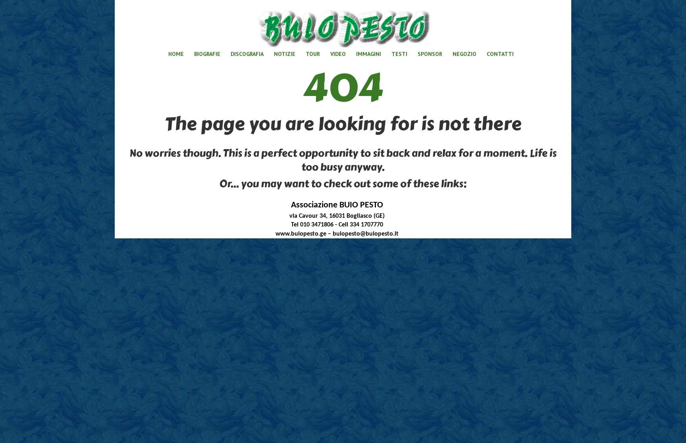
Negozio (464, 54)
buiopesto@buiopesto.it (366, 234)
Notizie (284, 54)
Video (338, 54)
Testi (399, 54)
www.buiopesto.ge (301, 234)
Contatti (500, 54)
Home (176, 54)
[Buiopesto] (343, 25)
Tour (313, 54)
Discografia (247, 54)
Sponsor (430, 54)
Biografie (207, 54)
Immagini (368, 54)
